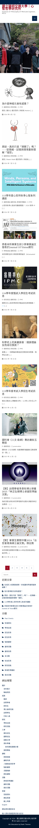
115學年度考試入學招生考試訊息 (19, 392)
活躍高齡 (7, 771)
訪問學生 (7, 713)
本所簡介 (7, 689)
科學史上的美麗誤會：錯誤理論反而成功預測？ (19, 344)
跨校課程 (7, 774)
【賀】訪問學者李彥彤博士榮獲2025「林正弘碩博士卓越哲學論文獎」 (19, 491)
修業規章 (7, 757)
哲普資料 (8, 623)
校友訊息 (13, 547)
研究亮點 (13, 107)
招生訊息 (7, 299)
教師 (5, 699)
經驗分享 (7, 740)
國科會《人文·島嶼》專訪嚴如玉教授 (19, 441)
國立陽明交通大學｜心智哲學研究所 (18, 7)
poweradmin (17, 446)
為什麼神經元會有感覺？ (15, 103)
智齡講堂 (8, 642)
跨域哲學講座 (21, 202)
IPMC (21, 107)
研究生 (6, 706)
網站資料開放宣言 (8, 809)
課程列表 (7, 760)
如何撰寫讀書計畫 (11, 747)
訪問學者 (7, 703)
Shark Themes (26, 824)
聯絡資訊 (7, 692)
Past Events (9, 618)
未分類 (7, 656)
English (4, 805)
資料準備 (7, 743)
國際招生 (7, 737)
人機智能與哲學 (9, 764)
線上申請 (7, 801)
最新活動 (7, 202)
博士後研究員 (9, 709)
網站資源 (7, 798)
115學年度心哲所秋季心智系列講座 (19, 197)
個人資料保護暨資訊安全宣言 (13, 813)
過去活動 (8, 675)
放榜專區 (7, 750)
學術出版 (7, 251)
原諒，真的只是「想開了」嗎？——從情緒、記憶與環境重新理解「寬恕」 (19, 149)
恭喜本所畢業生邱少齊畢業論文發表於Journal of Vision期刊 (19, 246)
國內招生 (7, 733)
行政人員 (7, 716)
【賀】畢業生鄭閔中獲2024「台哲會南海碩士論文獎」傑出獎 (19, 542)
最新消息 (7, 107)
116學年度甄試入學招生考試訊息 (19, 295)
